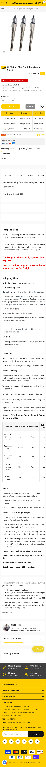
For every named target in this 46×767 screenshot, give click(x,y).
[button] (30, 106)
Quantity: (5, 96)
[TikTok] (24, 741)
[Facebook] (4, 741)
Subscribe (35, 734)
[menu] (2, 3)
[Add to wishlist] (42, 106)
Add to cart (10, 106)
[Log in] (39, 3)
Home (3, 9)
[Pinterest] (17, 741)
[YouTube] (30, 741)
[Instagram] (11, 741)
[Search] (36, 3)
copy (42, 73)
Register (6, 153)
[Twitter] (37, 741)
